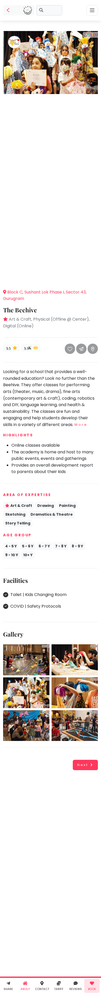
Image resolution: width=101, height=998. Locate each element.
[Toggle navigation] (92, 10)
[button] (50, 277)
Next (82, 765)
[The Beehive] (50, 62)
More (81, 424)
